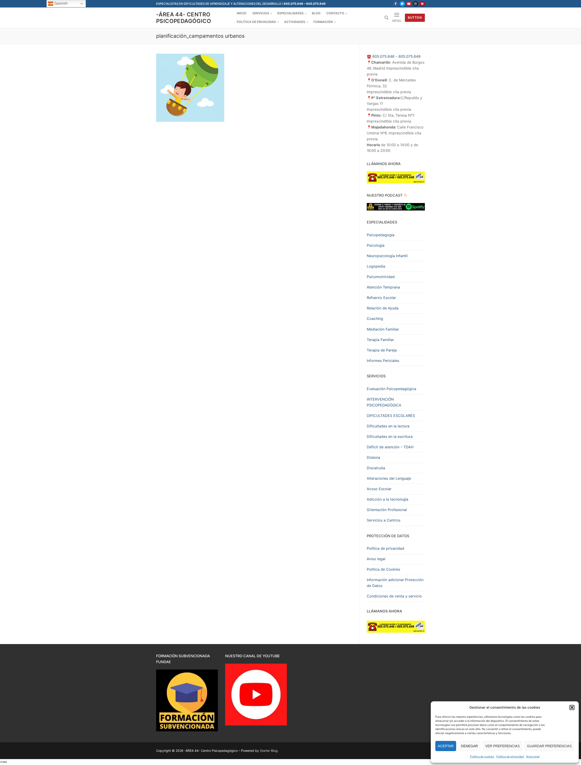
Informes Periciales (383, 360)
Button (415, 17)
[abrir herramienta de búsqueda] (386, 18)
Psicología (375, 245)
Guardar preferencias (549, 746)
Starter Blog (269, 750)
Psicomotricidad (381, 276)
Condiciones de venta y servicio (394, 596)
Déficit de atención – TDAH (390, 447)
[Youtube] (408, 3)
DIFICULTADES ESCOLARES (391, 415)
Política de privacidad (510, 756)
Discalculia (376, 468)
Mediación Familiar (383, 329)
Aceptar (446, 746)
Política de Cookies (383, 569)
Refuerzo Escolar (381, 297)
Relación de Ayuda (383, 308)
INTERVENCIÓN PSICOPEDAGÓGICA (384, 402)
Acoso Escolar (379, 489)
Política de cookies (482, 756)
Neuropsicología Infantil (387, 255)
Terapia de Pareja (382, 350)
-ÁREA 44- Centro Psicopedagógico (183, 17)
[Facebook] (395, 3)
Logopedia (376, 266)
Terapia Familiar (380, 339)
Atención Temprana (383, 287)
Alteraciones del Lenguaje (389, 478)
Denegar (469, 746)
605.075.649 (410, 56)
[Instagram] (415, 3)
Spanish (60, 3)
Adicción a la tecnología (387, 499)
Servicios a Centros (383, 520)
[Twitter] (402, 3)
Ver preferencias (502, 746)
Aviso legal (533, 756)
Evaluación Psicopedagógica (391, 388)
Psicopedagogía (380, 235)
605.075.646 (383, 56)
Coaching (375, 318)
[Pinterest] (422, 3)
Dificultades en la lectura (388, 426)
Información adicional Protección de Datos (395, 582)
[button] (572, 707)
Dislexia (373, 457)
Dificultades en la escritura (390, 436)
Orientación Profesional (387, 509)
